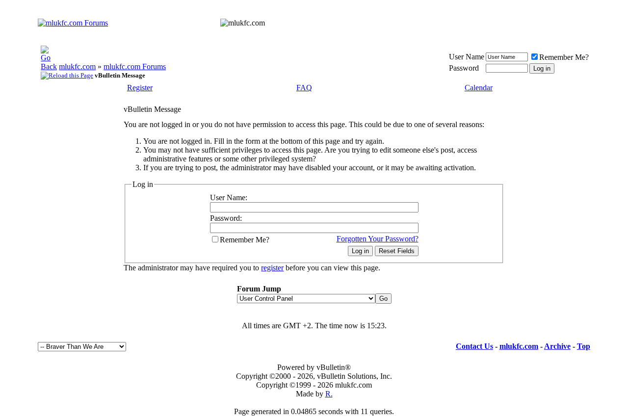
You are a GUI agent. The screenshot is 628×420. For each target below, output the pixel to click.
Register (140, 87)
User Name (466, 56)
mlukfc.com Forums (135, 66)
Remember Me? (564, 57)
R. (329, 394)
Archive (557, 346)
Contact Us (474, 346)
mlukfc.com (77, 66)
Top (583, 346)
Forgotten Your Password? (378, 239)
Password (464, 68)
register (272, 267)
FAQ (304, 87)
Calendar (479, 87)
